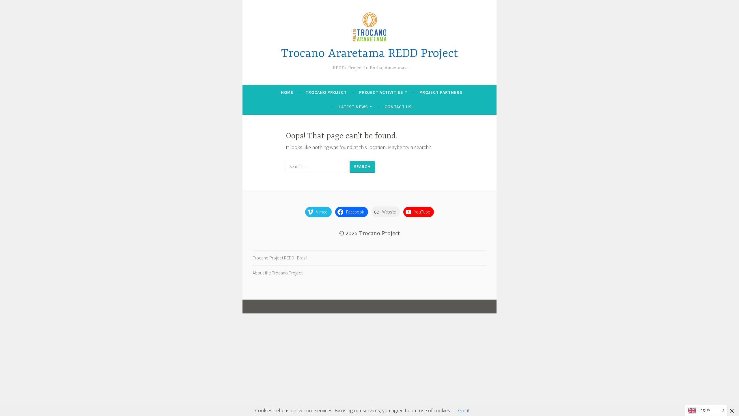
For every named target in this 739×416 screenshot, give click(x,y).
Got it (464, 410)
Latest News (353, 106)
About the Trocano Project (278, 273)
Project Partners (440, 92)
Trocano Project (326, 92)
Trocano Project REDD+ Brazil (280, 258)
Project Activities (381, 92)
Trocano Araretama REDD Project (369, 54)
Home (287, 92)
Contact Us (398, 106)
